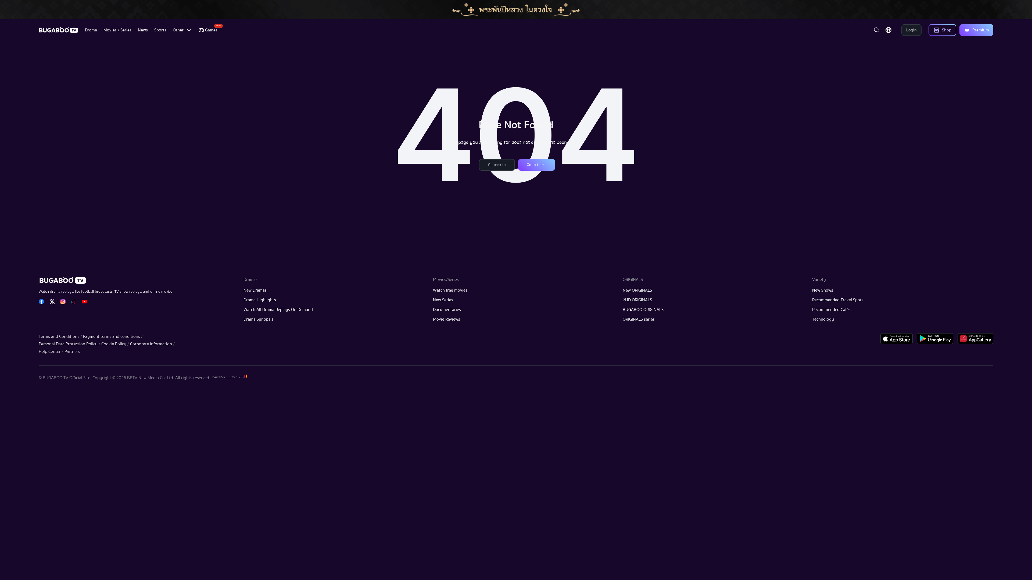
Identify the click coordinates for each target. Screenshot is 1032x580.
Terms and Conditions (59, 336)
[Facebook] (41, 301)
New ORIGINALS (637, 290)
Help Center (50, 351)
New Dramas (255, 290)
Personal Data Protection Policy (68, 343)
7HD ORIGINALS (637, 300)
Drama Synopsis (258, 319)
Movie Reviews (446, 319)
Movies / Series (117, 30)
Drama (91, 30)
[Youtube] (84, 301)
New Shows (822, 290)
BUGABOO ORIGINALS (643, 309)
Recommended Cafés (831, 309)
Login (911, 30)
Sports (160, 30)
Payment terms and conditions (111, 336)
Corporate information (151, 343)
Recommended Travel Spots (837, 300)
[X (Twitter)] (52, 301)
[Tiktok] (73, 301)
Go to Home (536, 165)
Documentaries (447, 309)
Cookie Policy (113, 343)
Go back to (497, 165)
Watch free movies (450, 290)
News (143, 30)
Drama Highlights (259, 300)
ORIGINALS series (639, 319)
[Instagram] (63, 301)
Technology (823, 319)
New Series (443, 300)
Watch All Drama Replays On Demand (278, 309)
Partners (72, 351)
